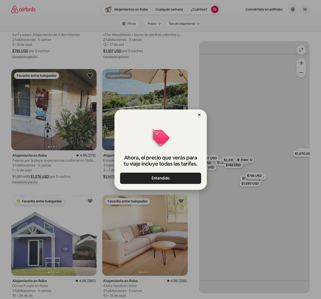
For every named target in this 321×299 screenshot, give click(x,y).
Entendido (161, 178)
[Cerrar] (199, 115)
